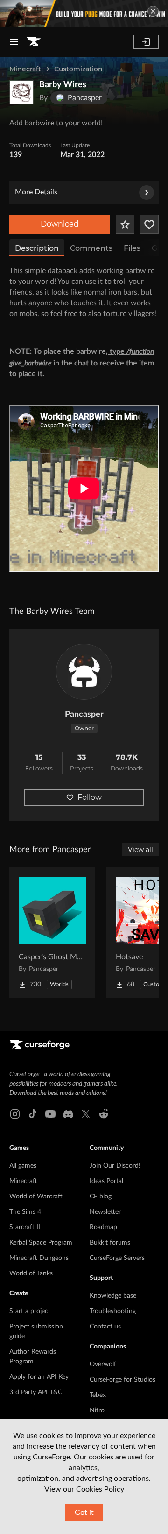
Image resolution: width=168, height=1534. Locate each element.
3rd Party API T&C (35, 1392)
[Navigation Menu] (14, 42)
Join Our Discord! (115, 1166)
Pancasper (84, 714)
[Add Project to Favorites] (125, 224)
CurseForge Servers (117, 1258)
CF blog (101, 1196)
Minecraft (25, 69)
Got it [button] (84, 1512)
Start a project (29, 1311)
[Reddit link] (103, 1114)
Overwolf (103, 1364)
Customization (78, 69)
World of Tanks (31, 1273)
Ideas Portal (106, 1181)
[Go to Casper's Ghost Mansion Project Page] (52, 932)
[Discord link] (68, 1114)
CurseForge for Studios (122, 1379)
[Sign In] (146, 42)
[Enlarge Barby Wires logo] (21, 92)
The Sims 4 (25, 1212)
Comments (91, 248)
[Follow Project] (149, 224)
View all (140, 850)
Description (37, 248)
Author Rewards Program (32, 1356)
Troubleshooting (113, 1311)
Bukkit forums (110, 1242)
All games (22, 1166)
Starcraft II (24, 1227)
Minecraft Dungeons (39, 1258)
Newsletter (105, 1212)
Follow (89, 797)
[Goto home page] (33, 41)
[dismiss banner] (153, 11)
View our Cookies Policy (84, 1489)
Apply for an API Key (39, 1377)
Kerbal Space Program (40, 1242)
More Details (36, 192)
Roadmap (103, 1227)
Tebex (98, 1395)
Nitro (97, 1410)
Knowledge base (113, 1296)
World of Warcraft (36, 1196)
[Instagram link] (15, 1114)
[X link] (85, 1114)
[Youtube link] (50, 1114)
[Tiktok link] (32, 1114)
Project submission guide (36, 1331)
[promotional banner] (84, 13)
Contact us (105, 1326)
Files (132, 248)
